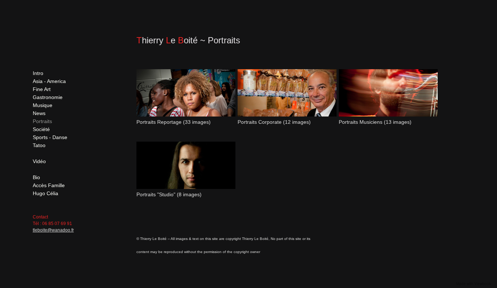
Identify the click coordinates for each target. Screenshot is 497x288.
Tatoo (39, 145)
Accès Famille (49, 185)
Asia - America (49, 81)
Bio (36, 177)
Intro (38, 73)
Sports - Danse (50, 137)
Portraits (42, 121)
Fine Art (42, 89)
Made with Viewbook (473, 283)
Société (41, 129)
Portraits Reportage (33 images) (173, 122)
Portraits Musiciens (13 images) (375, 122)
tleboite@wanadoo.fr (53, 230)
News (39, 113)
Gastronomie (48, 97)
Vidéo (39, 161)
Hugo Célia (45, 193)
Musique (42, 105)
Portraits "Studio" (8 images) (169, 194)
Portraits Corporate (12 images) (274, 122)
